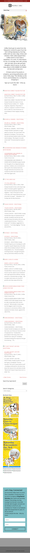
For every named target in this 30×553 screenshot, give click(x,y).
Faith (13, 126)
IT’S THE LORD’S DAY (9, 183)
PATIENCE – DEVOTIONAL (11, 236)
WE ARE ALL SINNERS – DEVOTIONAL (14, 123)
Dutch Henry (9, 96)
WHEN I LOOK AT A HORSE (11, 263)
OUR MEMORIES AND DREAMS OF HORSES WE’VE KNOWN (13, 154)
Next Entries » (23, 377)
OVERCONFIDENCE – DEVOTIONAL (13, 321)
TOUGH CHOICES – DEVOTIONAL (13, 208)
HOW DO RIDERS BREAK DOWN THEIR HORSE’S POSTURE (14, 292)
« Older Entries (7, 377)
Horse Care (11, 97)
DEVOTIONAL (8, 126)
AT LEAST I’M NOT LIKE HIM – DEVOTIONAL (12, 352)
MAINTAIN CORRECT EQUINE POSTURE (14, 94)
